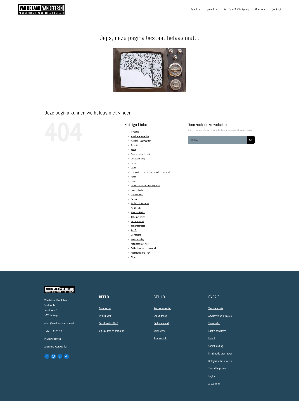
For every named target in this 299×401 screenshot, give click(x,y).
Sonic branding (215, 346)
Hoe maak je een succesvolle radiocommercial (150, 172)
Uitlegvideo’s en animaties (111, 331)
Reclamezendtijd (138, 225)
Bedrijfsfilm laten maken (220, 361)
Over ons (134, 199)
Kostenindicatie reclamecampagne (145, 185)
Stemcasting (136, 234)
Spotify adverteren (217, 331)
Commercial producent (140, 154)
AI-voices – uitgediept (140, 136)
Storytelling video (217, 368)
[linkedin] (59, 356)
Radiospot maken (138, 216)
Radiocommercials (162, 308)
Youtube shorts (215, 308)
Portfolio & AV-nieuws (140, 203)
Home (133, 176)
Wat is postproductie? (140, 243)
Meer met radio (137, 189)
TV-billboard (105, 316)
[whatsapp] (66, 356)
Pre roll (211, 338)
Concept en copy (138, 158)
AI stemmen (214, 383)
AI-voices (135, 131)
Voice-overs (159, 331)
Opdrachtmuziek (161, 323)
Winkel (134, 257)
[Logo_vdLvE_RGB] (41, 5)
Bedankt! (134, 145)
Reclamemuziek (137, 221)
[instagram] (53, 356)
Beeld (133, 149)
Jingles (211, 376)
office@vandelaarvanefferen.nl (59, 323)
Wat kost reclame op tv (140, 252)
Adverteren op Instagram (220, 316)
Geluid (133, 167)
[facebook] (46, 356)
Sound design (160, 316)
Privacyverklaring (138, 212)
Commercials (105, 308)
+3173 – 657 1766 (53, 331)
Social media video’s (108, 323)
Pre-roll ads (135, 207)
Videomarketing (137, 239)
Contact (134, 163)
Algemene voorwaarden (141, 140)
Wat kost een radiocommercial (143, 248)
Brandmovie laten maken (220, 353)
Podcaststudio (160, 338)
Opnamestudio (137, 194)
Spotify (134, 230)
